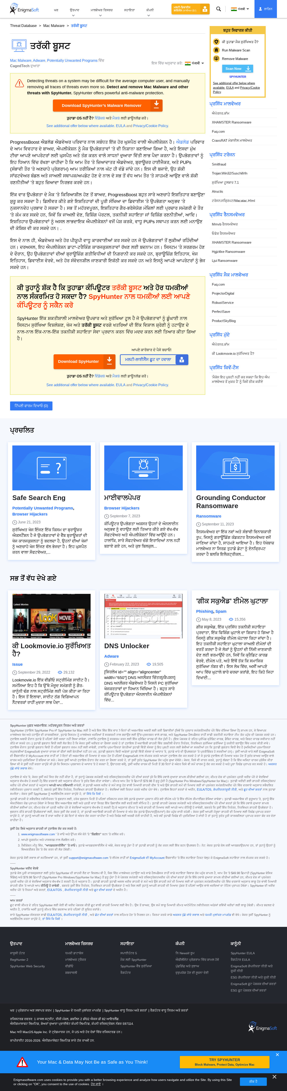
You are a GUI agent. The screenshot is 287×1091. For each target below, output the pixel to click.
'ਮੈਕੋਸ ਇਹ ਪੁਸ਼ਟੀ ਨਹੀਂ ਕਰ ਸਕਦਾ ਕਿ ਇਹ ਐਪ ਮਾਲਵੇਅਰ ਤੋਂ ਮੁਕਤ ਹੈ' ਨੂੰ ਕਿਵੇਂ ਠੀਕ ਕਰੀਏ (241, 379)
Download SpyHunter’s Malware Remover (101, 105)
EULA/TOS (204, 789)
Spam (220, 611)
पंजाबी (241, 9)
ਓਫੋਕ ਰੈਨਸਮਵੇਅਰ (223, 233)
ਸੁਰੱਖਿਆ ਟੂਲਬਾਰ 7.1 (225, 182)
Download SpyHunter (78, 361)
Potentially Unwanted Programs (72, 60)
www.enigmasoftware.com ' (38, 834)
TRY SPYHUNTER (224, 1062)
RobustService (223, 302)
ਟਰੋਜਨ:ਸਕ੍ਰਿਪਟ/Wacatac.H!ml (233, 201)
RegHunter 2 (19, 959)
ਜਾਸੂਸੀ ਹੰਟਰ (17, 953)
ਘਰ (56, 10)
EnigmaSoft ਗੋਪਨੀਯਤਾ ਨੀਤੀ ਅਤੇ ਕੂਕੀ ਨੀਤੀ (252, 968)
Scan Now (233, 69)
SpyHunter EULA (243, 953)
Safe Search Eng (38, 497)
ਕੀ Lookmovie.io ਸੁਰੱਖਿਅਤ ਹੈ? (233, 353)
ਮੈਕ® (116, 118)
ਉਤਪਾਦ (74, 10)
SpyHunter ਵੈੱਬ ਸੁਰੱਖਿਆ (136, 966)
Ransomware (208, 516)
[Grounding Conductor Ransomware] (235, 467)
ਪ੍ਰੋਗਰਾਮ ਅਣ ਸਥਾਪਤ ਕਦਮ (35, 1010)
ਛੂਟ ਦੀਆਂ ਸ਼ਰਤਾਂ (253, 789)
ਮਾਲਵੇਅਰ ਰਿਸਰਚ (102, 10)
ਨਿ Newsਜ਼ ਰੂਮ (185, 953)
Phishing (204, 611)
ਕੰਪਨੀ (150, 10)
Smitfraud (219, 164)
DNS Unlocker (126, 646)
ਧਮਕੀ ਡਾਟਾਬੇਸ (74, 953)
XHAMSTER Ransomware (231, 122)
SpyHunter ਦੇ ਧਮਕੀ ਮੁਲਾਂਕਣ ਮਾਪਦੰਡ (78, 1010)
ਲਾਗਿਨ (268, 9)
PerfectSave (221, 311)
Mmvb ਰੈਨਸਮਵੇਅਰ (225, 224)
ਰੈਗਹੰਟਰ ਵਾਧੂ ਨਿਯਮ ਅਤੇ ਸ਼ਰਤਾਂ (169, 1010)
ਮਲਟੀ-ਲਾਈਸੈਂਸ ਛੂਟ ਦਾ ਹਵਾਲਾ (148, 359)
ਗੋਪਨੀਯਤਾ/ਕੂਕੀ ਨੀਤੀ (225, 789)
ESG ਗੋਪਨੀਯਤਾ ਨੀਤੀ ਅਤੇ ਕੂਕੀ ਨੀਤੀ (253, 977)
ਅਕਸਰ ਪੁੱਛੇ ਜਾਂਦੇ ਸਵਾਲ (186, 915)
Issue (17, 664)
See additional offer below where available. (80, 126)
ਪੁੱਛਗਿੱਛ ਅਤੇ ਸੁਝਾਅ (187, 966)
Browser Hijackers (30, 514)
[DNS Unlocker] (143, 616)
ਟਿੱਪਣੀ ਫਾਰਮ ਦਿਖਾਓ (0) (31, 406)
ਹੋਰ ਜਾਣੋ (96, 1084)
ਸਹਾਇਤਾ (129, 10)
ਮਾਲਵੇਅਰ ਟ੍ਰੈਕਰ (75, 959)
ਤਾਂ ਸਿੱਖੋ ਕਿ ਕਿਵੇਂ (51, 919)
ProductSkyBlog (224, 321)
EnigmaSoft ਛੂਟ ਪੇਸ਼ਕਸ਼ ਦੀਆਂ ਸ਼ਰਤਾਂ (253, 984)
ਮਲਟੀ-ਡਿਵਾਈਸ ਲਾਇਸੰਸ (185, 9)
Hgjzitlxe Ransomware (228, 251)
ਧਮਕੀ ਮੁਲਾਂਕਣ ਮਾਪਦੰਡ (218, 915)
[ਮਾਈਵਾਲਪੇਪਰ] (143, 467)
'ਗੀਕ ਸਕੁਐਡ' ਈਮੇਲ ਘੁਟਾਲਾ (232, 601)
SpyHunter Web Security (27, 966)
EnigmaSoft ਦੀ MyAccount (147, 858)
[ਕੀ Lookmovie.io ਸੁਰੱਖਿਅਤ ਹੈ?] (51, 616)
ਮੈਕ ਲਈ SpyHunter (133, 959)
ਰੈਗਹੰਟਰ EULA (240, 959)
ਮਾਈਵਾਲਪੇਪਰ (122, 497)
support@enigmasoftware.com (88, 858)
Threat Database (23, 26)
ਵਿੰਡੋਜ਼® (100, 118)
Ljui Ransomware (224, 260)
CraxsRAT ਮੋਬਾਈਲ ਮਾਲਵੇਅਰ (232, 140)
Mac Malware (54, 26)
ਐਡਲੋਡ (182, 142)
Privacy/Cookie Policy (150, 126)
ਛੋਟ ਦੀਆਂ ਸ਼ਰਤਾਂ (104, 915)
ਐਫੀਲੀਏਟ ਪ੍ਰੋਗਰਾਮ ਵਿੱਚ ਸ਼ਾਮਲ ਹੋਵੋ (197, 959)
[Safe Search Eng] (51, 467)
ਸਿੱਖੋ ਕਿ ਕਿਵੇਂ (94, 794)
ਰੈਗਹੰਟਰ (125, 972)
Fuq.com (218, 131)
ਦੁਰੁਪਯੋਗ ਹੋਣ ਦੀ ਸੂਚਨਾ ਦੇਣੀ (192, 972)
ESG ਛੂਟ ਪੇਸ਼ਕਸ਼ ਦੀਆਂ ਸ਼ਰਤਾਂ (248, 990)
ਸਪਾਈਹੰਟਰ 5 (128, 953)
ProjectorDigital (223, 293)
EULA (120, 126)
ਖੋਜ (218, 9)
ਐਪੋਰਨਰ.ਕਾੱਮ (220, 113)
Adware (39, 60)
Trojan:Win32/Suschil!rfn (229, 173)
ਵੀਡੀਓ (69, 966)
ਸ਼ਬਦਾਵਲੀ (71, 972)
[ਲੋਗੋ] (24, 9)
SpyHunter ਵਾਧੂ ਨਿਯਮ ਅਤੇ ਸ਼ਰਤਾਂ (126, 1010)
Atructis (217, 191)
